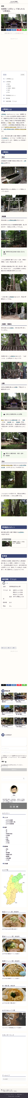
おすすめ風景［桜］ (11, 821)
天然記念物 (4, 647)
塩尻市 (10, 647)
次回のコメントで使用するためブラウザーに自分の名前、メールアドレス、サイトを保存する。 (14, 757)
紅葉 (7, 839)
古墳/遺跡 (8, 858)
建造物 (6, 846)
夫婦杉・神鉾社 (11, 88)
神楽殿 (9, 86)
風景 (5, 827)
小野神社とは (9, 78)
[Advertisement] (14, 54)
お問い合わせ (19, 1094)
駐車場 (8, 98)
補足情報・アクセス (11, 101)
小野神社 (8, 81)
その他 (7, 842)
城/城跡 (8, 852)
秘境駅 (7, 856)
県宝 (15, 647)
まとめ (6, 817)
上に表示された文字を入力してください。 (12, 764)
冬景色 (7, 841)
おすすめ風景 (9, 820)
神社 (2, 6)
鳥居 (8, 84)
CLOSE (22, 74)
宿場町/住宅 (9, 854)
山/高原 (8, 835)
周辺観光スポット (11, 95)
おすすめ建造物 (10, 823)
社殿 (8, 90)
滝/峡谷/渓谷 (9, 833)
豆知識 (6, 863)
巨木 (8, 92)
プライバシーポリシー (10, 1094)
